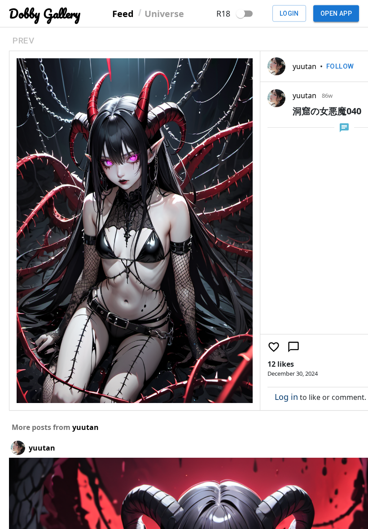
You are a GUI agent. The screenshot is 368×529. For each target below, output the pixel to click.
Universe (164, 13)
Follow (340, 66)
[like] (274, 347)
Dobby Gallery (44, 13)
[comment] (293, 347)
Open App (336, 13)
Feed (123, 13)
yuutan (304, 66)
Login (289, 13)
